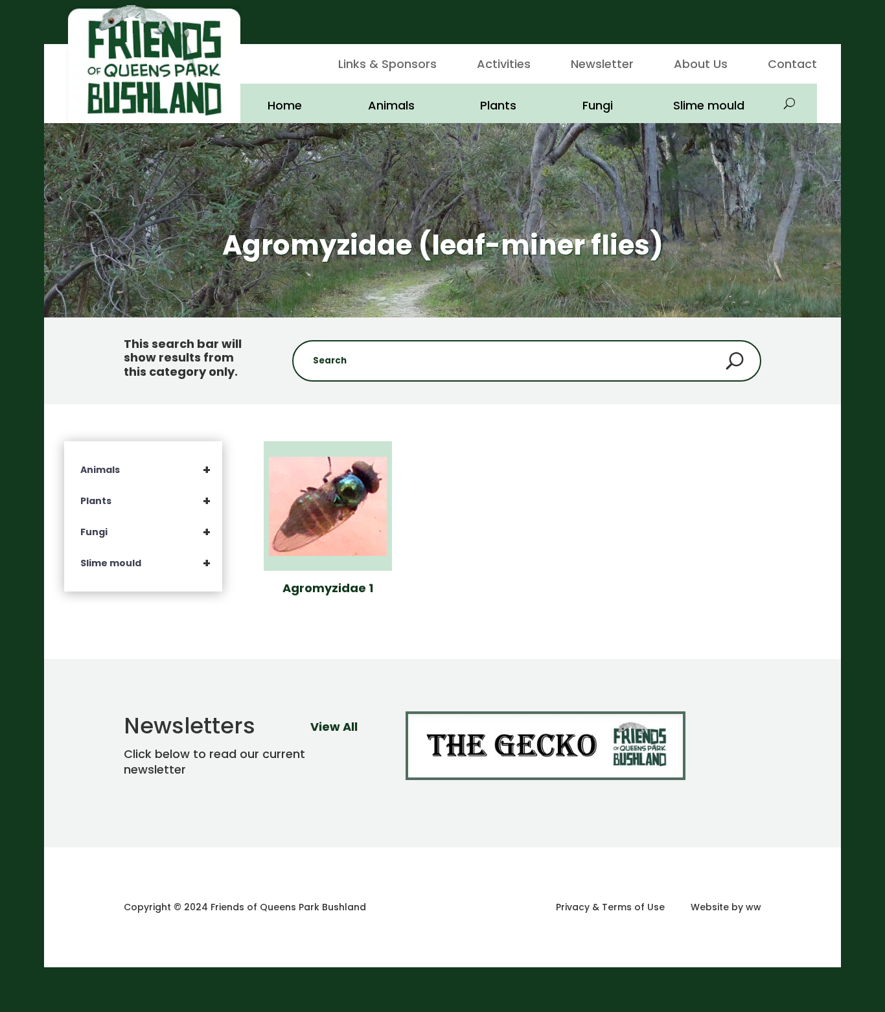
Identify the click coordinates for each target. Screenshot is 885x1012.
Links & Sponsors (387, 66)
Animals (391, 105)
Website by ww (726, 907)
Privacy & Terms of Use (610, 907)
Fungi (597, 105)
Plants (498, 105)
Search (734, 361)
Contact (792, 66)
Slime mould (708, 105)
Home (285, 105)
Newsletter (602, 66)
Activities (504, 66)
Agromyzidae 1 (327, 588)
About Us (701, 66)
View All (334, 727)
